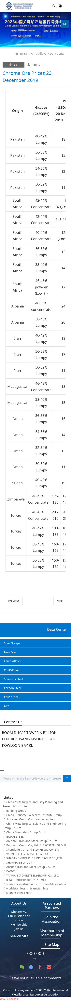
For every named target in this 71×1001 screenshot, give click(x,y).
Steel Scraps (12, 643)
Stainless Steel (13, 679)
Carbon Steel (12, 688)
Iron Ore (10, 652)
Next (60, 601)
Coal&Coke (11, 670)
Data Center (58, 53)
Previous (14, 601)
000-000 (35, 953)
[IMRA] (20, 6)
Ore (6, 706)
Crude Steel (11, 697)
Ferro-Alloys (38, 53)
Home (23, 53)
